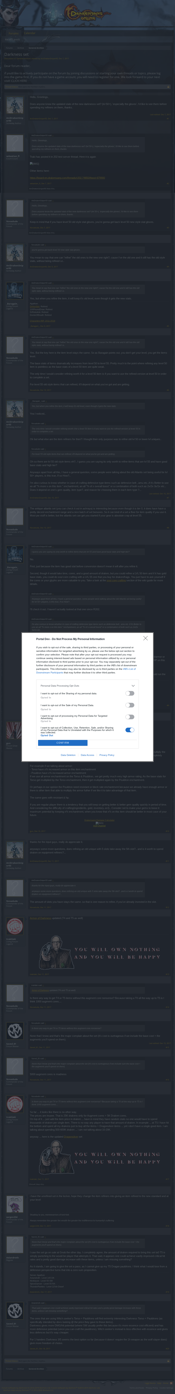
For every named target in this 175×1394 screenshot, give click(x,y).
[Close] (146, 639)
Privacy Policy (106, 755)
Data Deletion (68, 755)
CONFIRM (63, 743)
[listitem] (87, 686)
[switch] (129, 693)
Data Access (87, 755)
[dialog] (87, 697)
